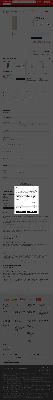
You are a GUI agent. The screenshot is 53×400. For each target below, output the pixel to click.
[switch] (34, 205)
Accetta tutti (32, 211)
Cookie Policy (17, 199)
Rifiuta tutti (21, 211)
